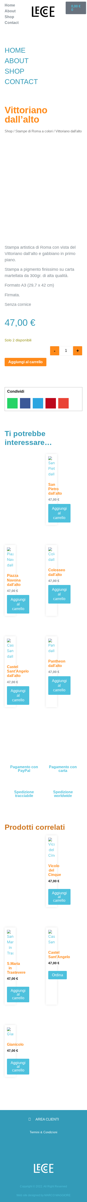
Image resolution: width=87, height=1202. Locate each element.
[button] (17, 28)
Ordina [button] (57, 975)
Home (10, 5)
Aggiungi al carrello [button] (59, 513)
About (10, 11)
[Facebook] (50, 1146)
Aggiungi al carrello (25, 362)
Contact (12, 23)
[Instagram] (36, 1146)
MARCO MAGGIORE (57, 1195)
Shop (9, 17)
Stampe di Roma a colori (34, 131)
